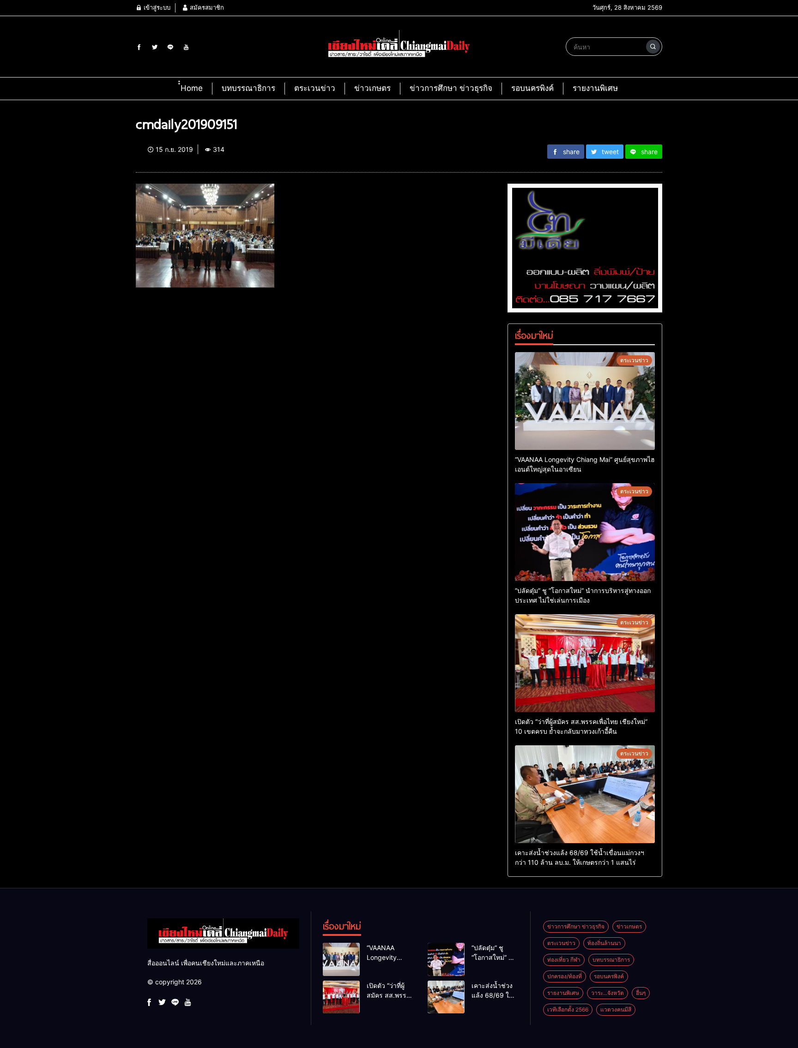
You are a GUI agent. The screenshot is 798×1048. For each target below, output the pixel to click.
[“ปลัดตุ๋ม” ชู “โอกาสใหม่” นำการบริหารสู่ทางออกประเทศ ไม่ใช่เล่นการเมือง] (585, 532)
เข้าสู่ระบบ (156, 7)
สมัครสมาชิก (206, 7)
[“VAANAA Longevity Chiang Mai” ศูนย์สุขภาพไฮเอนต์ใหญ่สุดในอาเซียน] (585, 401)
